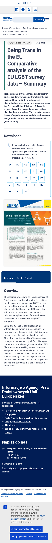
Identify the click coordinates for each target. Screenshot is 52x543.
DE (41, 164)
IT (26, 178)
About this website (8, 494)
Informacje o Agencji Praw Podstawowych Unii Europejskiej (27, 413)
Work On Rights (14, 28)
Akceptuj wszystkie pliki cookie (26, 529)
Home (4, 28)
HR (10, 178)
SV (25, 191)
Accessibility (5, 496)
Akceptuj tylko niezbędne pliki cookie (28, 536)
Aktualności (10, 425)
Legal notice (19, 494)
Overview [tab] (8, 278)
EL (10, 171)
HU (17, 178)
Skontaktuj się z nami (12, 464)
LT (34, 178)
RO (41, 185)
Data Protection (40, 494)
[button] (16, 9)
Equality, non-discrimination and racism (37, 28)
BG (17, 164)
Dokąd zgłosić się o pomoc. (18, 421)
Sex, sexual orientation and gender (17, 31)
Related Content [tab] (24, 278)
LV (41, 178)
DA (33, 164)
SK (10, 191)
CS (25, 164)
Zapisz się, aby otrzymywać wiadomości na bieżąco (25, 431)
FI (34, 171)
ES (18, 171)
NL (18, 185)
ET (25, 171)
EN (10, 164)
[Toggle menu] (47, 19)
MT (10, 185)
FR (41, 171)
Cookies (29, 494)
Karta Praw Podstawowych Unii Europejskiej (26, 418)
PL (26, 185)
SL (18, 191)
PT (34, 185)
